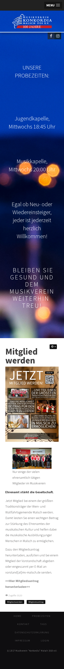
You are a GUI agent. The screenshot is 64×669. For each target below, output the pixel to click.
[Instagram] (57, 36)
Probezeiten (41, 616)
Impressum (22, 640)
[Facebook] (51, 36)
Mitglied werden (14, 602)
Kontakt (23, 624)
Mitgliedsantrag (36, 602)
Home (18, 616)
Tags (43, 624)
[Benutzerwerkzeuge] (53, 346)
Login (45, 640)
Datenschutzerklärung (32, 632)
